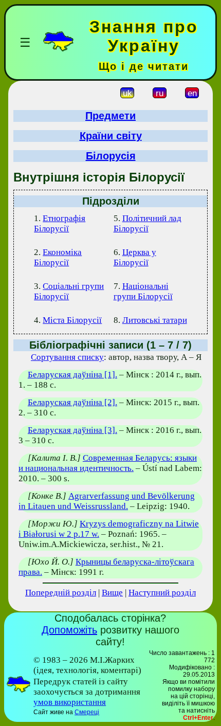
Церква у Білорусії (135, 257)
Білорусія (111, 155)
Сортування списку (67, 357)
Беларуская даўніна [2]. (72, 402)
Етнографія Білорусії (59, 223)
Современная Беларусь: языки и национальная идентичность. (108, 463)
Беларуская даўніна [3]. (72, 430)
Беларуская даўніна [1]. (72, 374)
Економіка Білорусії (58, 257)
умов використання (69, 702)
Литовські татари (154, 320)
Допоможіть (69, 630)
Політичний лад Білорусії (147, 223)
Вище (112, 592)
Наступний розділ (162, 592)
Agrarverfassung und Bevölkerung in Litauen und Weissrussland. (107, 501)
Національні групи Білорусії (143, 291)
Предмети (110, 115)
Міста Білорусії (72, 320)
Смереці (87, 712)
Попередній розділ (60, 592)
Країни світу (111, 135)
